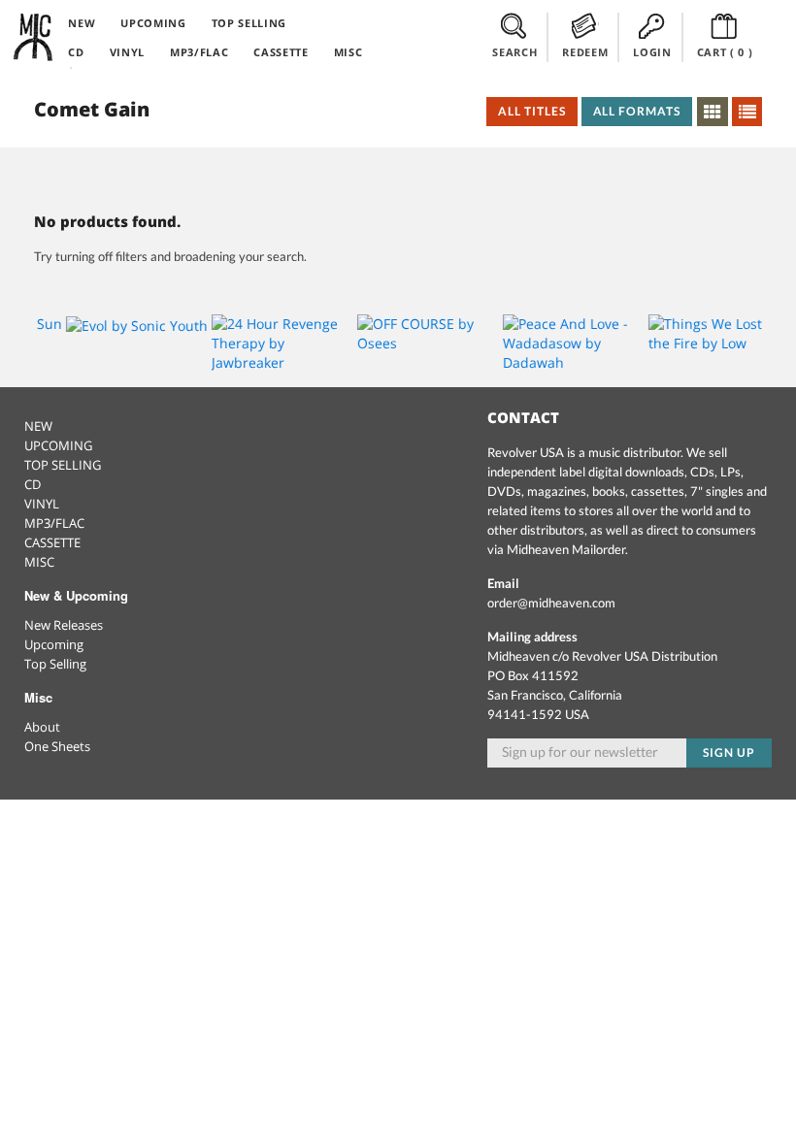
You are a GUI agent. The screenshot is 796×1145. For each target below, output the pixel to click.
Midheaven (34, 37)
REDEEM (585, 52)
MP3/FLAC (199, 52)
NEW (81, 23)
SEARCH (514, 52)
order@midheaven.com (551, 602)
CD (75, 52)
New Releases (63, 625)
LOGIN (652, 52)
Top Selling (55, 663)
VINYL (127, 52)
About (42, 727)
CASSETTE (280, 52)
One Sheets (57, 746)
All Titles (532, 111)
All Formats (637, 111)
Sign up (729, 752)
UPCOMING (152, 23)
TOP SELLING (249, 23)
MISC (348, 52)
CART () (725, 52)
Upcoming (53, 644)
